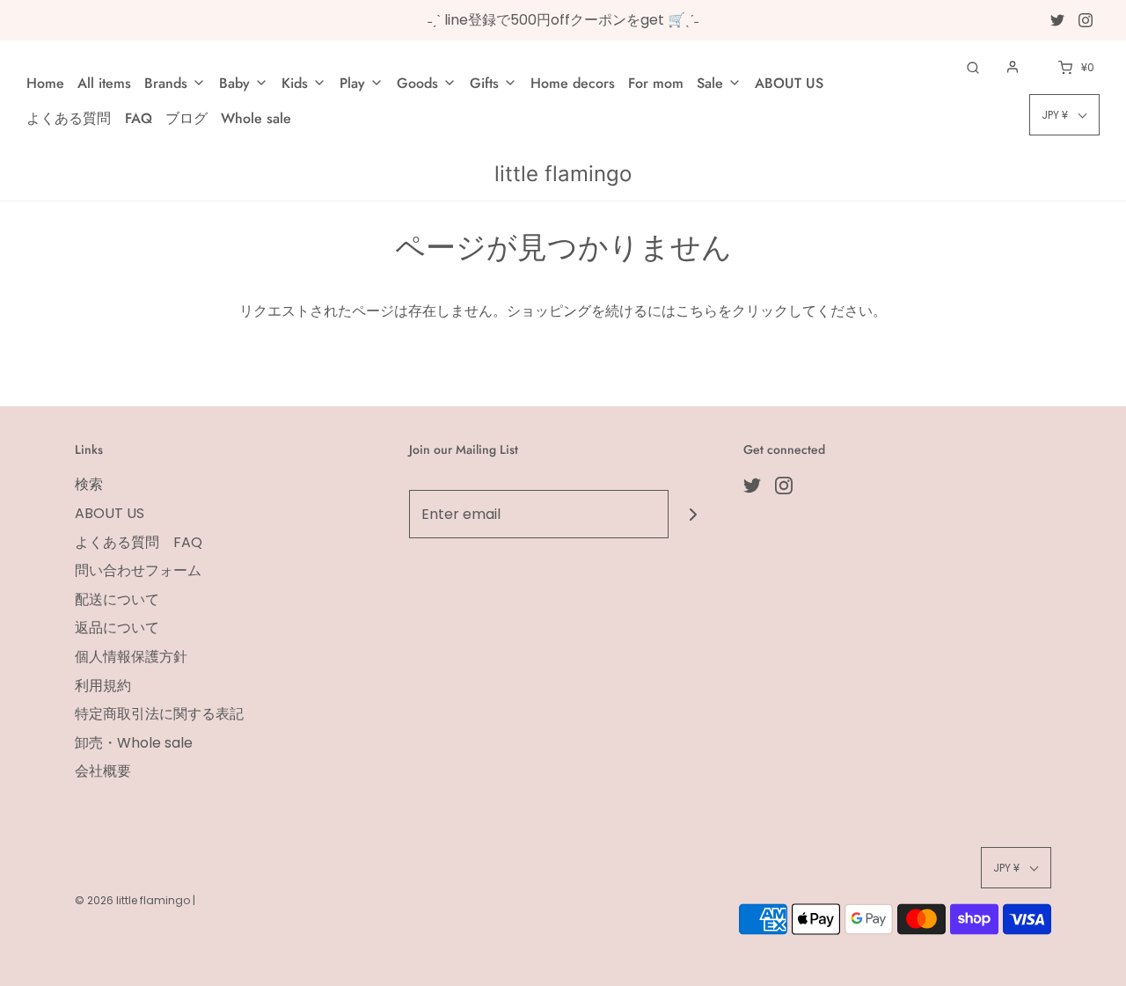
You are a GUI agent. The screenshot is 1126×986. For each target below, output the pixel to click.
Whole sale (256, 118)
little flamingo (563, 174)
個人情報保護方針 (131, 656)
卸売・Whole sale (134, 743)
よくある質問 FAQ (89, 118)
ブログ (186, 118)
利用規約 (103, 686)
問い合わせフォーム (138, 570)
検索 (89, 484)
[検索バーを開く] (973, 67)
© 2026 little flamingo (134, 900)
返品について (117, 627)
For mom (656, 83)
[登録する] (693, 514)
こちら (697, 311)
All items (104, 83)
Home (45, 83)
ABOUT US (789, 83)
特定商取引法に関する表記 (159, 714)
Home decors (572, 83)
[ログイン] (1012, 67)
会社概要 (103, 771)
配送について (117, 599)
